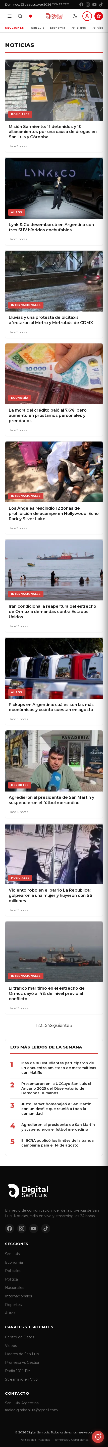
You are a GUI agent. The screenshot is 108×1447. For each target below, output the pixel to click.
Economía (57, 27)
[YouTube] (94, 5)
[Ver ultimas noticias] (98, 1437)
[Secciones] (9, 16)
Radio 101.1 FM (18, 1371)
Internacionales (18, 1296)
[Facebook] (81, 5)
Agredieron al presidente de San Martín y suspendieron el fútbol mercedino (58, 1127)
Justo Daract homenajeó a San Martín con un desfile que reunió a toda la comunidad (56, 1109)
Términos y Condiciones (71, 1439)
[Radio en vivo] (30, 16)
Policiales (78, 27)
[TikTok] (101, 5)
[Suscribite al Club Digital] (98, 16)
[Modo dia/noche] (75, 16)
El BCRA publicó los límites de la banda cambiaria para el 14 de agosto (57, 1143)
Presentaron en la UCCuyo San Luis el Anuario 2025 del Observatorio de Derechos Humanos (56, 1088)
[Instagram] (88, 5)
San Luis (37, 27)
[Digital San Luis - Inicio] (54, 16)
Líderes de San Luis (22, 1354)
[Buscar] (20, 16)
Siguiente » (61, 1025)
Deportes (13, 1304)
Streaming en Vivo (21, 1379)
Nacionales (14, 1287)
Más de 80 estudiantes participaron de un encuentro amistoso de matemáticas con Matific (58, 1068)
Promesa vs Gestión (22, 1362)
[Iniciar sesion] (87, 16)
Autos (10, 1313)
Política (97, 27)
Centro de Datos (19, 1337)
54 (47, 1025)
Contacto (60, 4)
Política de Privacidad (35, 1439)
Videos (11, 1345)
